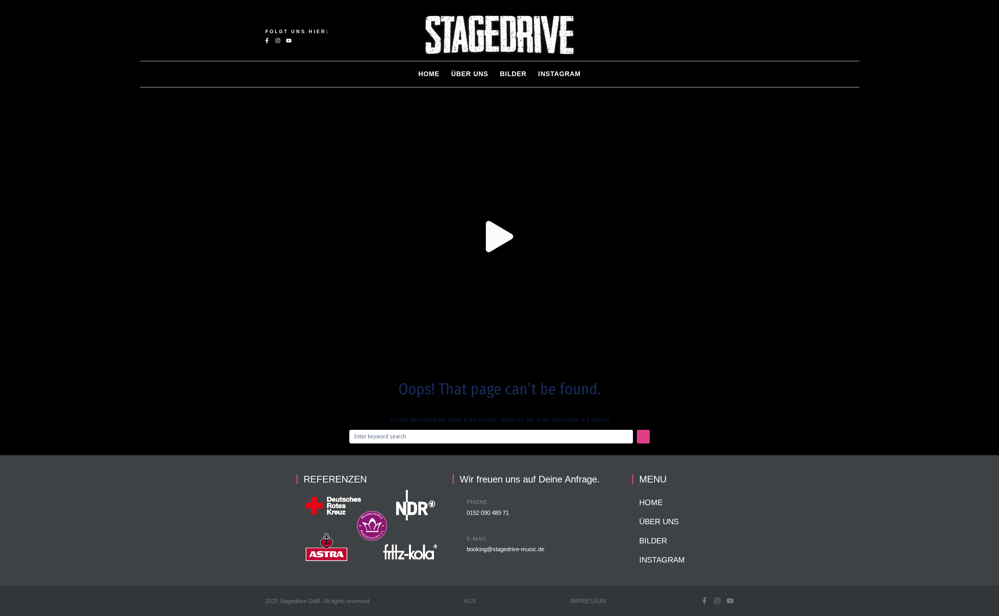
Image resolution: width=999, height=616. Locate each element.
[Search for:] (491, 436)
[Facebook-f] (267, 40)
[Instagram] (278, 40)
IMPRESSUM (588, 601)
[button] (499, 236)
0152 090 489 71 (488, 512)
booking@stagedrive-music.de (505, 549)
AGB (470, 601)
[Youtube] (289, 40)
